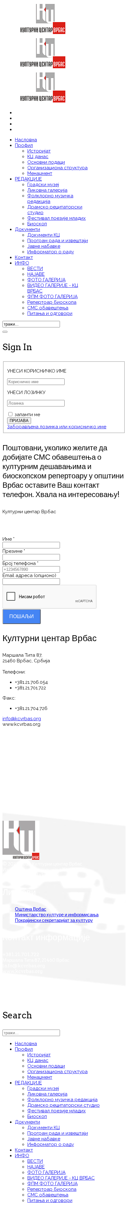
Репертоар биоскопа (51, 302)
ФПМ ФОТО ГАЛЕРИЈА (52, 296)
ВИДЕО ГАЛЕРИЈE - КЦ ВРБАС (61, 1178)
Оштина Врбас (30, 909)
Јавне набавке (43, 246)
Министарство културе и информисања (56, 915)
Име (8, 539)
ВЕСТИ (35, 268)
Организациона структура (57, 168)
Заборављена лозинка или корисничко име (56, 427)
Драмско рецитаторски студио (63, 1105)
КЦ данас (37, 156)
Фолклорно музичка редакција (62, 1099)
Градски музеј (43, 184)
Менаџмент (39, 173)
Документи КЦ (43, 235)
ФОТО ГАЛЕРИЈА (46, 280)
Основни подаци (46, 162)
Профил (24, 145)
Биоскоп (37, 224)
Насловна (26, 140)
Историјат (39, 151)
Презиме (13, 551)
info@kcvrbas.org (21, 718)
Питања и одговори (49, 313)
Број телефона (20, 563)
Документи (27, 229)
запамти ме (27, 414)
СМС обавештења (47, 308)
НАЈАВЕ (36, 274)
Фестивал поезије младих (56, 218)
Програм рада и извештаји (57, 240)
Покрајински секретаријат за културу (54, 920)
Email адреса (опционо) (29, 575)
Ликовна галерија (47, 190)
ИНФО (22, 263)
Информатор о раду (50, 252)
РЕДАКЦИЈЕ (28, 179)
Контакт (24, 257)
